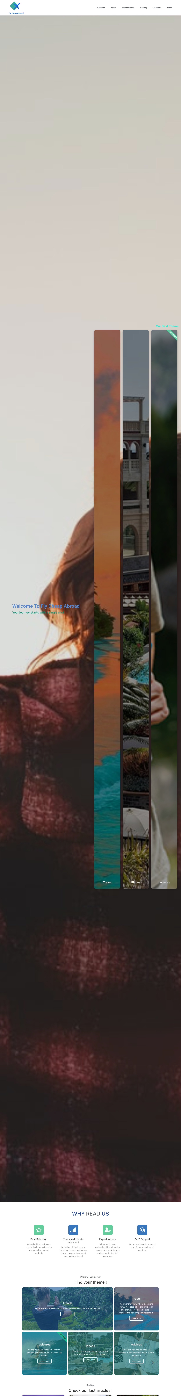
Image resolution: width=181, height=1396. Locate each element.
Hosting (143, 8)
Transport (157, 8)
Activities (101, 8)
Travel (169, 8)
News (113, 8)
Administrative (128, 8)
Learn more (67, 1314)
